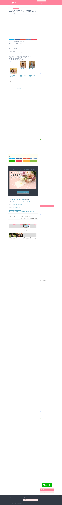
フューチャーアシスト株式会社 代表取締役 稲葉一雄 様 (29, 218)
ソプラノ (19, 211)
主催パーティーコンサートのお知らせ (18, 204)
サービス (32, 3)
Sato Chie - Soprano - (23, 164)
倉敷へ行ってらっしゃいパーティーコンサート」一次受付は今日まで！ (22, 201)
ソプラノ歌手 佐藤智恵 (19, 503)
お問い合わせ (51, 3)
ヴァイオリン (11, 211)
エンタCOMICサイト (10, 499)
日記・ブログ (19, 199)
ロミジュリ (28, 211)
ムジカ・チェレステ (12, 199)
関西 (33, 211)
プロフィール (19, 3)
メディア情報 (44, 3)
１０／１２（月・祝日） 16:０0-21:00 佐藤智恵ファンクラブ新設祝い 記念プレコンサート (22, 216)
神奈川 (31, 211)
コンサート (15, 211)
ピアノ (22, 211)
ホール (24, 211)
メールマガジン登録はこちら (23, 192)
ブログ (38, 3)
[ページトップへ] (60, 496)
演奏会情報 (26, 3)
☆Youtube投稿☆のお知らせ (17, 207)
